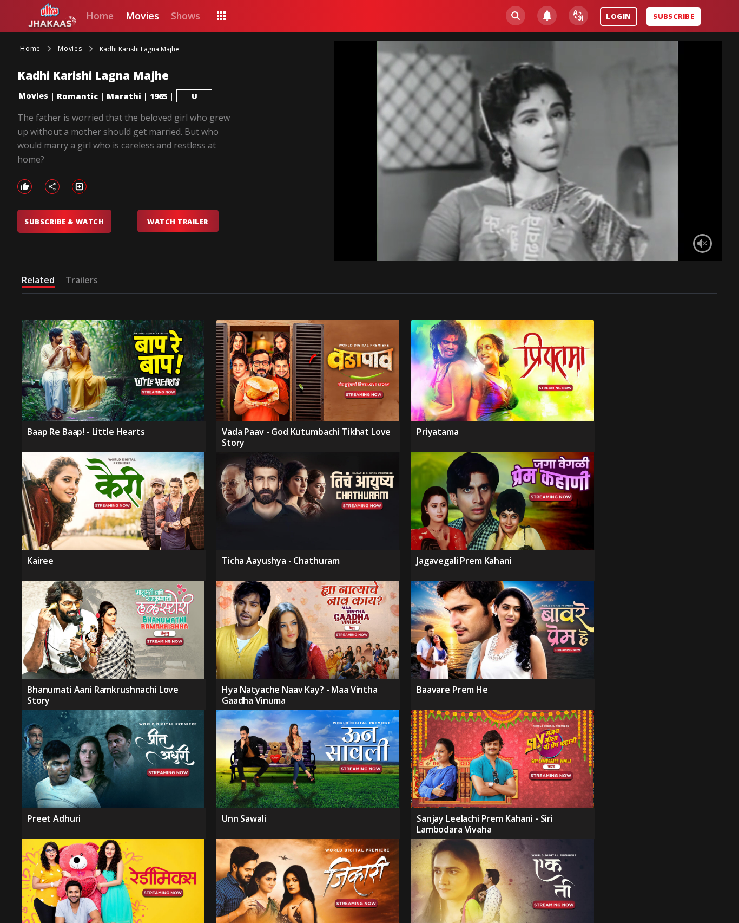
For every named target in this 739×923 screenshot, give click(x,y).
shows (185, 15)
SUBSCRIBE (673, 16)
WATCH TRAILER (177, 221)
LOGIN (618, 16)
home (99, 15)
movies (142, 15)
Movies (33, 95)
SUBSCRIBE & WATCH (64, 221)
